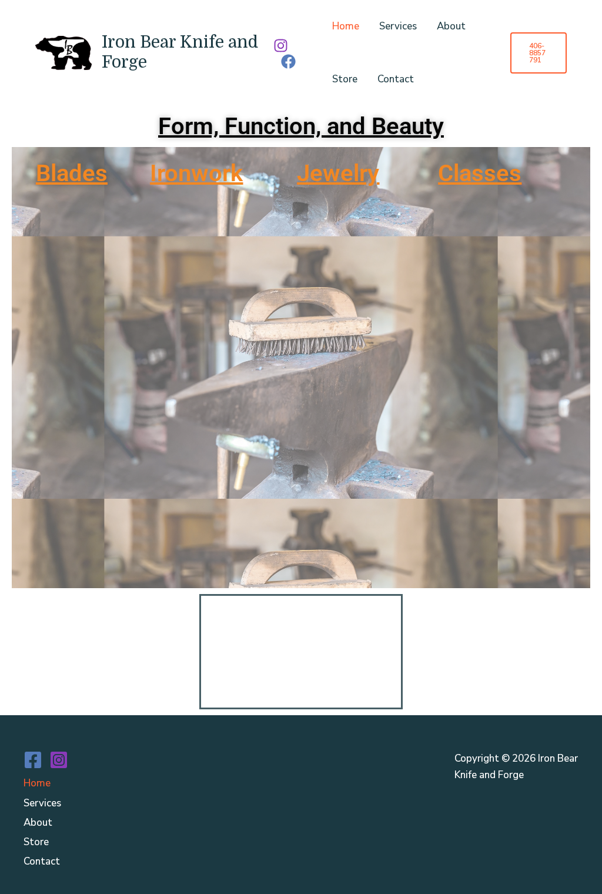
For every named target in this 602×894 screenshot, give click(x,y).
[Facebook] (288, 61)
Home (345, 26)
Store (344, 79)
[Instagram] (280, 45)
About (451, 26)
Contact (395, 79)
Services (398, 26)
